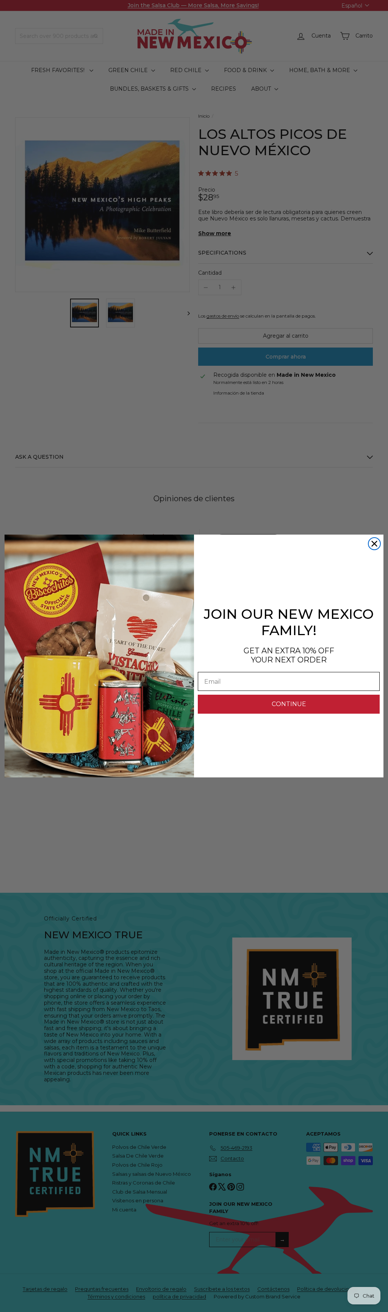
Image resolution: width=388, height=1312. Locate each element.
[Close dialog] (374, 544)
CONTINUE (289, 704)
